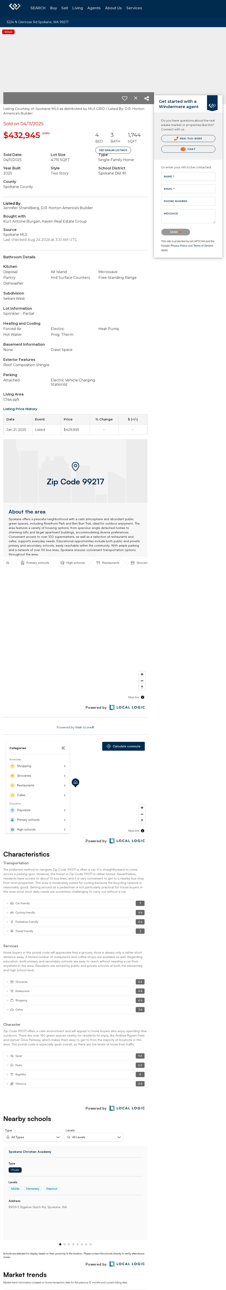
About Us (113, 8)
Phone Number (175, 201)
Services (134, 8)
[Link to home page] (15, 9)
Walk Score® (84, 727)
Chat (191, 149)
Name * (169, 176)
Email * (169, 188)
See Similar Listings (113, 150)
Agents (94, 8)
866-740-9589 (190, 138)
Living (77, 8)
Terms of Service (203, 245)
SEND (174, 232)
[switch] (124, 98)
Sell (64, 8)
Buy (53, 8)
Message (171, 213)
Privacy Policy (179, 245)
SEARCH (38, 8)
